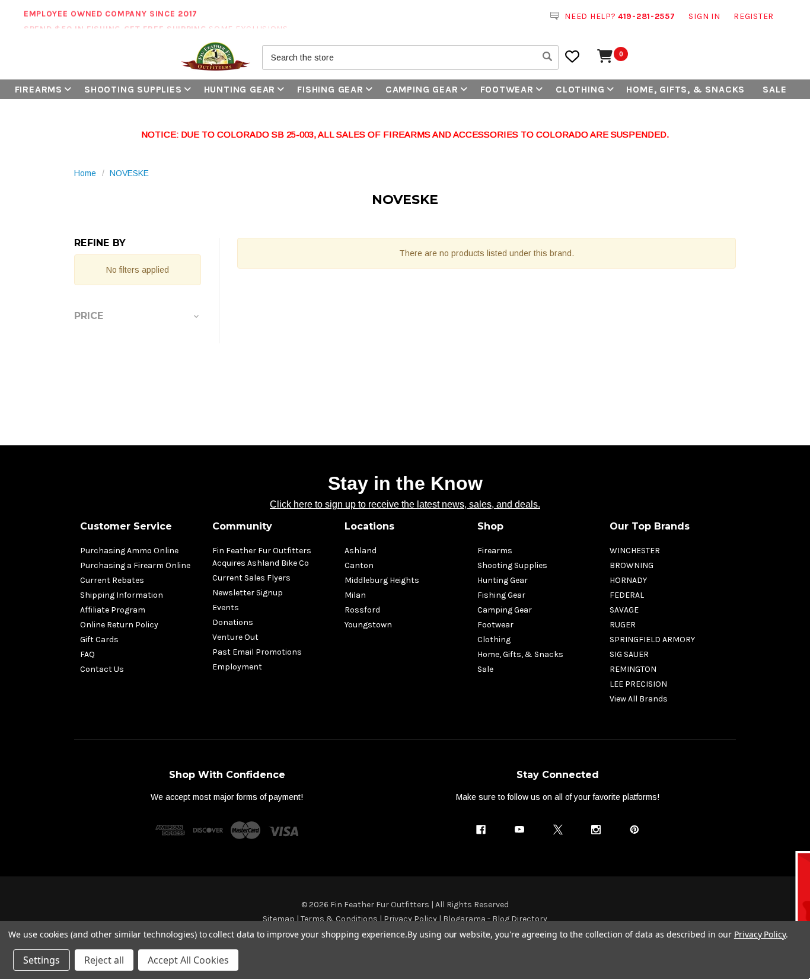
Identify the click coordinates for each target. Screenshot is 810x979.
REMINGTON (633, 669)
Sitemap (279, 919)
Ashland (361, 551)
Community (242, 526)
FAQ (87, 654)
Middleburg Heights (382, 580)
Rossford (362, 610)
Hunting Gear (240, 89)
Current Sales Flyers (251, 578)
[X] (558, 830)
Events (225, 607)
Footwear (507, 89)
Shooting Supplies (133, 89)
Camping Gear (421, 89)
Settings (41, 960)
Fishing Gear (330, 89)
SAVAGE (624, 610)
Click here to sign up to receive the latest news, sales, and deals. (405, 504)
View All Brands (639, 699)
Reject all (104, 960)
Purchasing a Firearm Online (135, 565)
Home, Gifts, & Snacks (685, 89)
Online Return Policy (119, 625)
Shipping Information (121, 595)
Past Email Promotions (257, 652)
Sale (774, 89)
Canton (359, 565)
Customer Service (126, 526)
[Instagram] (596, 830)
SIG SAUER (629, 654)
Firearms (38, 89)
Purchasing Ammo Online (129, 551)
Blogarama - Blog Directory (495, 919)
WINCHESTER (635, 551)
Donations (232, 622)
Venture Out (235, 637)
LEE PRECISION (638, 684)
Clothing (580, 89)
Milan (355, 595)
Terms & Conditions (339, 919)
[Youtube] (519, 830)
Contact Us (102, 669)
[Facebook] (481, 830)
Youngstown (368, 625)
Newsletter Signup (247, 593)
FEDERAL (627, 595)
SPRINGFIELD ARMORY (652, 639)
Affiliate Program (112, 610)
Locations (369, 526)
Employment (237, 667)
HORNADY (628, 580)
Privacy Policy (410, 919)
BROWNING (631, 565)
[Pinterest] (634, 830)
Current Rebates (112, 580)
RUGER (623, 625)
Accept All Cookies (188, 960)
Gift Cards (99, 639)
